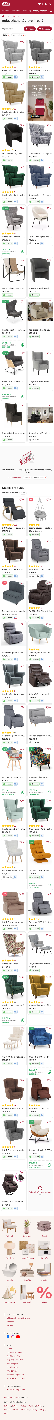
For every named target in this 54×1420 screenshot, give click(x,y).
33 (50, 801)
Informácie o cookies (16, 1378)
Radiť (31, 29)
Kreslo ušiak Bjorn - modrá (14, 829)
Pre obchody (12, 1367)
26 (23, 977)
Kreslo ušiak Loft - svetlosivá (15, 70)
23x (15, 525)
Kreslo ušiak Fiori (10, 964)
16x (15, 566)
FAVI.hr (39, 1406)
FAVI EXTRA (12, 1371)
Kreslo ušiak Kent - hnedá (14, 569)
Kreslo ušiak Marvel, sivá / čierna (17, 236)
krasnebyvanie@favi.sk (19, 1318)
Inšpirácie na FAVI (15, 1360)
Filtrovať (46, 29)
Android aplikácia (17, 1389)
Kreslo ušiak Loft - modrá (40, 195)
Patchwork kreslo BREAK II (14, 777)
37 (50, 707)
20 (23, 842)
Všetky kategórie (41, 11)
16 (23, 666)
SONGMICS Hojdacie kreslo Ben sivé (19, 528)
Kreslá (16, 16)
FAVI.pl (15, 1406)
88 (50, 624)
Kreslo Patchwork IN (38, 777)
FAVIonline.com (11, 1397)
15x (15, 960)
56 (23, 500)
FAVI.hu (31, 1406)
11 (23, 42)
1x (15, 233)
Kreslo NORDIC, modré (39, 1057)
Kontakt (10, 1322)
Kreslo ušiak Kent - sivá (13, 694)
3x (41, 919)
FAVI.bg (33, 1409)
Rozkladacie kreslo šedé (13, 611)
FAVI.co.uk (24, 1409)
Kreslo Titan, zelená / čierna (15, 1005)
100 (23, 1122)
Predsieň (27, 1302)
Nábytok (5, 11)
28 (50, 583)
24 (23, 125)
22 (23, 894)
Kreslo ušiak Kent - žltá (40, 1005)
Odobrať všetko (14, 478)
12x (42, 826)
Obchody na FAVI (14, 1352)
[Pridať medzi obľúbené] (50, 167)
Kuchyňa (44, 1258)
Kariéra (10, 1325)
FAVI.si (7, 1413)
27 (23, 541)
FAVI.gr (42, 1409)
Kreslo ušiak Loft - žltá (13, 112)
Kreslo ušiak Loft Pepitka (40, 153)
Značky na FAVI (13, 1356)
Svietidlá (10, 1258)
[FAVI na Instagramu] (12, 1336)
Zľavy (44, 1302)
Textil (25, 11)
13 (23, 749)
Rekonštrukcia (27, 1258)
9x (15, 691)
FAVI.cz (7, 1406)
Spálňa (44, 1280)
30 (23, 1080)
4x (41, 649)
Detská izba (9, 1302)
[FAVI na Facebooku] (8, 1336)
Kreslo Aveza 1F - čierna (40, 433)
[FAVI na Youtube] (18, 1336)
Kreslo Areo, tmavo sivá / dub (15, 381)
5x (15, 826)
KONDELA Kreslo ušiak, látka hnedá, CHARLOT (23, 1108)
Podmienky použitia (15, 1375)
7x (15, 192)
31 (50, 842)
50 (23, 208)
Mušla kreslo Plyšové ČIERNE (15, 153)
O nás (9, 1349)
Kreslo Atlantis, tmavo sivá (14, 330)
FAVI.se (15, 1409)
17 (50, 500)
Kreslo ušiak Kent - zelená (41, 829)
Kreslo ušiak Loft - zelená (14, 195)
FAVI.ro (23, 1406)
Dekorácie (16, 11)
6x (15, 1105)
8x (41, 566)
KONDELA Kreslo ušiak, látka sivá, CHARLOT (22, 1150)
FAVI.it (7, 1409)
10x (15, 67)
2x (15, 109)
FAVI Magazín (12, 1363)
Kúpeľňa (9, 1280)
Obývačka (27, 1280)
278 (49, 749)
